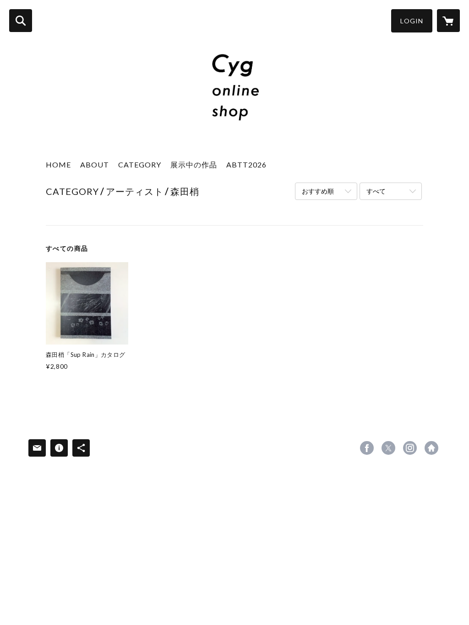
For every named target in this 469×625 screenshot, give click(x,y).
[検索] (20, 20)
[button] (411, 20)
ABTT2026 (246, 164)
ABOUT (94, 164)
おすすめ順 (318, 191)
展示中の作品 (193, 164)
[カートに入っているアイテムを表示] (448, 20)
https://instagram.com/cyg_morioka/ (410, 448)
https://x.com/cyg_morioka (388, 448)
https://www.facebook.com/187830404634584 (367, 448)
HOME (58, 164)
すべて (376, 191)
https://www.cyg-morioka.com (431, 448)
